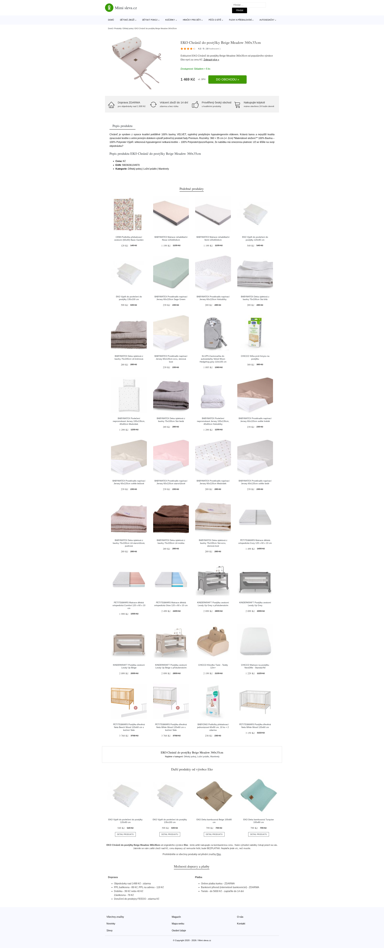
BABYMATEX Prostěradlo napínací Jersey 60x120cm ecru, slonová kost (170, 359)
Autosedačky (267, 20)
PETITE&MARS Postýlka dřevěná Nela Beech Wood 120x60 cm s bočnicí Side (129, 727)
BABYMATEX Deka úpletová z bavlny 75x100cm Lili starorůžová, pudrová (129, 543)
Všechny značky (115, 917)
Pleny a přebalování (240, 20)
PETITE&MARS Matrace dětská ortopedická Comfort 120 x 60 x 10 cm (128, 605)
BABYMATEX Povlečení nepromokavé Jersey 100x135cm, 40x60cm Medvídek (129, 421)
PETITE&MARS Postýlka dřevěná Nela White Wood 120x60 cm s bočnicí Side (171, 727)
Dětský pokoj (150, 20)
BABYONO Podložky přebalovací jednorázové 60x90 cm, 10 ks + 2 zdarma (213, 727)
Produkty (118, 28)
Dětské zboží (127, 20)
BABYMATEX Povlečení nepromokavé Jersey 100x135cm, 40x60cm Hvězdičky (213, 421)
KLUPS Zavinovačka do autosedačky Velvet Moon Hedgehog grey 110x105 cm (213, 359)
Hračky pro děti (192, 20)
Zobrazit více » (211, 59)
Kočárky (170, 20)
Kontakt (241, 923)
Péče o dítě (215, 20)
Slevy (109, 930)
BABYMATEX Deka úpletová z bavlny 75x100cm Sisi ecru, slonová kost (213, 543)
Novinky (110, 923)
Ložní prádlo (203, 756)
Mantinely (214, 756)
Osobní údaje (179, 930)
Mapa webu (178, 923)
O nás (240, 917)
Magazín (176, 917)
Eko (183, 59)
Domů (111, 20)
